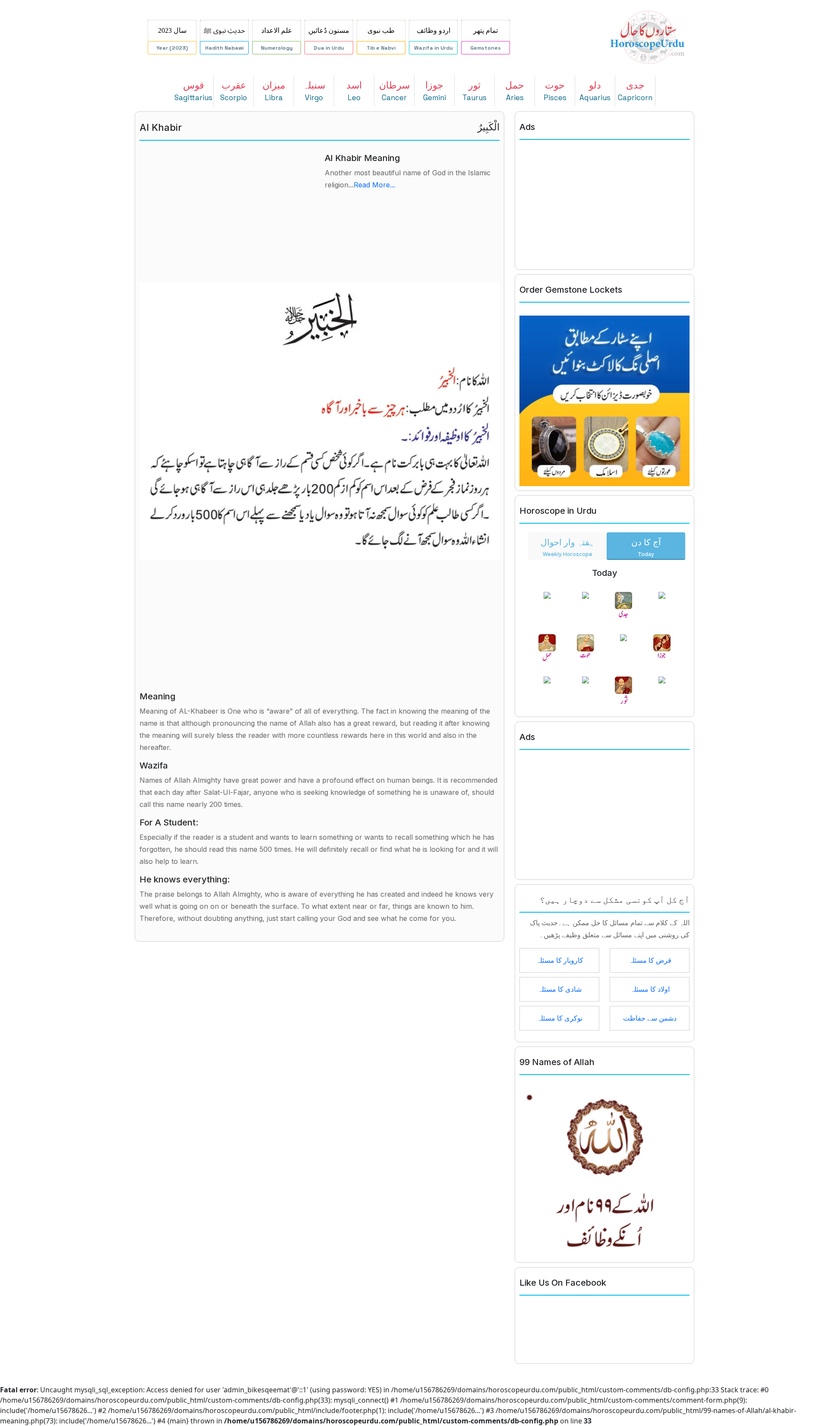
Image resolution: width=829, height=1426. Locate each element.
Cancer (394, 91)
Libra (274, 91)
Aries (514, 91)
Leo (354, 91)
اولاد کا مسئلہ (650, 989)
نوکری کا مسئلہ (559, 1018)
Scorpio (233, 91)
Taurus (474, 91)
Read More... (374, 184)
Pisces (555, 91)
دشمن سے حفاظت (650, 1018)
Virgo (314, 91)
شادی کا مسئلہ (560, 989)
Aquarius (595, 91)
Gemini (434, 91)
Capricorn (635, 91)
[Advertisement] (226, 213)
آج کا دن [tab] (646, 547)
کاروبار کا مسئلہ (559, 960)
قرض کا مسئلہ (649, 960)
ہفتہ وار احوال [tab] (568, 547)
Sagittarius (193, 91)
